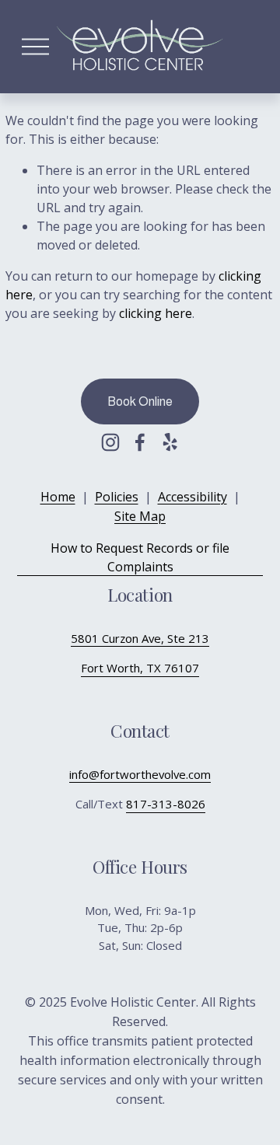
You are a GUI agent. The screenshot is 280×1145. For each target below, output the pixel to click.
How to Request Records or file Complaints (140, 557)
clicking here (155, 313)
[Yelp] (169, 442)
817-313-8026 (165, 804)
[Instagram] (110, 442)
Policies (116, 496)
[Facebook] (140, 442)
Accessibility (192, 496)
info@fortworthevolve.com (140, 774)
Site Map (140, 516)
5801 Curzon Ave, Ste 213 (140, 638)
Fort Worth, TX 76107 (140, 667)
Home (57, 496)
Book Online (140, 401)
